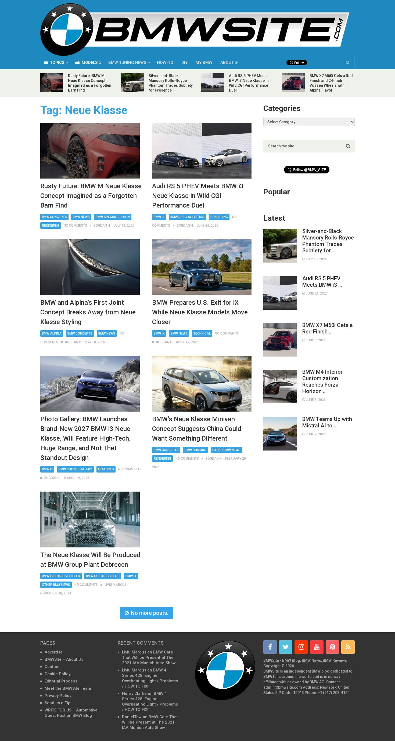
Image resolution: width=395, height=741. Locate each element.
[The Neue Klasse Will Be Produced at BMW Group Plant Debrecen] (90, 519)
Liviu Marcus (116, 585)
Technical (202, 333)
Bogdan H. (102, 225)
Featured (106, 469)
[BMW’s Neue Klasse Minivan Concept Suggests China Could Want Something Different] (202, 384)
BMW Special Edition (113, 217)
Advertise (54, 652)
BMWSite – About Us (64, 659)
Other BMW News (226, 450)
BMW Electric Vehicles (61, 576)
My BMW (204, 62)
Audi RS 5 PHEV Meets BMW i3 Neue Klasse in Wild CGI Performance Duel (198, 195)
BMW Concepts (54, 217)
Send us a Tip (57, 702)
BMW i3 (159, 217)
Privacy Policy (58, 695)
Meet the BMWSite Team (68, 688)
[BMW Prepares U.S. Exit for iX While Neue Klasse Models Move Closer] (202, 267)
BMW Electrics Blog (103, 576)
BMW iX (159, 333)
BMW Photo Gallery (75, 469)
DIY (184, 62)
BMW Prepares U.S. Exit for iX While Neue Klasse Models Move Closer (200, 312)
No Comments (75, 225)
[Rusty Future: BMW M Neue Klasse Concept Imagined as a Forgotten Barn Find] (90, 151)
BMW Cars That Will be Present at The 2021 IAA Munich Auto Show (149, 657)
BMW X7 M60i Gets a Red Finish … (327, 328)
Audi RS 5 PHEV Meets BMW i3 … (322, 281)
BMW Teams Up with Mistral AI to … (327, 422)
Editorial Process (61, 681)
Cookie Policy (57, 673)
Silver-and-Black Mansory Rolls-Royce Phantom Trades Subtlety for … (328, 241)
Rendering (50, 225)
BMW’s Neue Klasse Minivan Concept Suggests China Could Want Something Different (196, 428)
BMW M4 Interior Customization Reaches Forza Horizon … (322, 381)
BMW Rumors (195, 450)
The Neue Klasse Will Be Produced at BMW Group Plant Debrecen (90, 559)
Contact (52, 666)
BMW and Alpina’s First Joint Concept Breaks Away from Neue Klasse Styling (88, 312)
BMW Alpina (52, 333)
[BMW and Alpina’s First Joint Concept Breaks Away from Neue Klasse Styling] (90, 267)
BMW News (81, 217)
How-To (165, 62)
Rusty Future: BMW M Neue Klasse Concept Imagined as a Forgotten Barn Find (91, 195)
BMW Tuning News (127, 62)
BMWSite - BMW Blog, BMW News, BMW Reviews (305, 660)
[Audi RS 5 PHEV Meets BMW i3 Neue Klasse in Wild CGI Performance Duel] (202, 151)
